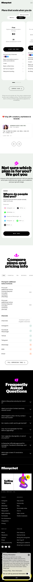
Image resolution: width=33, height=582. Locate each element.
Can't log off (20, 540)
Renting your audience (23, 542)
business (23, 275)
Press (3, 540)
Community (20, 503)
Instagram (4, 500)
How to (19, 510)
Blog (18, 505)
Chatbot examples (22, 516)
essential (11, 275)
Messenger (4, 508)
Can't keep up (21, 532)
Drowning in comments (23, 545)
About (3, 532)
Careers (3, 537)
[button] (14, 144)
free (3, 275)
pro (17, 275)
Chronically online (22, 508)
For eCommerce (6, 518)
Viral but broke (21, 535)
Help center (20, 500)
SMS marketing (5, 513)
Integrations (5, 521)
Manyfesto (4, 535)
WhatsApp (4, 505)
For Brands (4, 516)
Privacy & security (6, 542)
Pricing (3, 523)
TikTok (3, 503)
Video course (20, 513)
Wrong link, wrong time (23, 537)
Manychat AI (4, 510)
